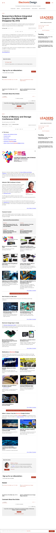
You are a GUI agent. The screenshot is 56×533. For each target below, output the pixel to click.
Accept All (51, 531)
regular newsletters (20, 416)
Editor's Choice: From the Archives (14, 143)
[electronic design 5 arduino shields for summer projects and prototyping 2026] (10, 258)
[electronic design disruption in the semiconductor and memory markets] (10, 379)
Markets (18, 8)
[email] (22, 31)
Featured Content (7, 136)
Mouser (39, 28)
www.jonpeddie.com (6, 52)
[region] (19, 99)
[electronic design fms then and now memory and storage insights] (28, 362)
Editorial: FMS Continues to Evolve (10, 134)
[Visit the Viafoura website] (33, 100)
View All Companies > (46, 30)
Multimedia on (10, 141)
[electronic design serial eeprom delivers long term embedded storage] (27, 306)
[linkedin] (17, 31)
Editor (13, 466)
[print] (35, 31)
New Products (6, 137)
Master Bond (40, 26)
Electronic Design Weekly (25, 8)
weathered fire (6, 202)
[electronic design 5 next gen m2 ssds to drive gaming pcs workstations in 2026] (28, 240)
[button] (2, 2)
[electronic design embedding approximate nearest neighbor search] (10, 441)
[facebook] (15, 31)
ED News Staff (4, 28)
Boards (3, 13)
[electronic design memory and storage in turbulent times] (10, 240)
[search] (4, 2)
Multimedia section (7, 193)
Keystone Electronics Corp (42, 25)
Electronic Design (15, 124)
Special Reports (34, 8)
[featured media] (10, 398)
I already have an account (19, 107)
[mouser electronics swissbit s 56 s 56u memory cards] (28, 334)
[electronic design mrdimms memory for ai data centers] (10, 362)
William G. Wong (5, 124)
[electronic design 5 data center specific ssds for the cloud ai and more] (28, 258)
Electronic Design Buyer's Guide (10, 139)
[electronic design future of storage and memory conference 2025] (10, 423)
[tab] (4, 96)
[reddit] (20, 31)
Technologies (13, 8)
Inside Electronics (42, 8)
